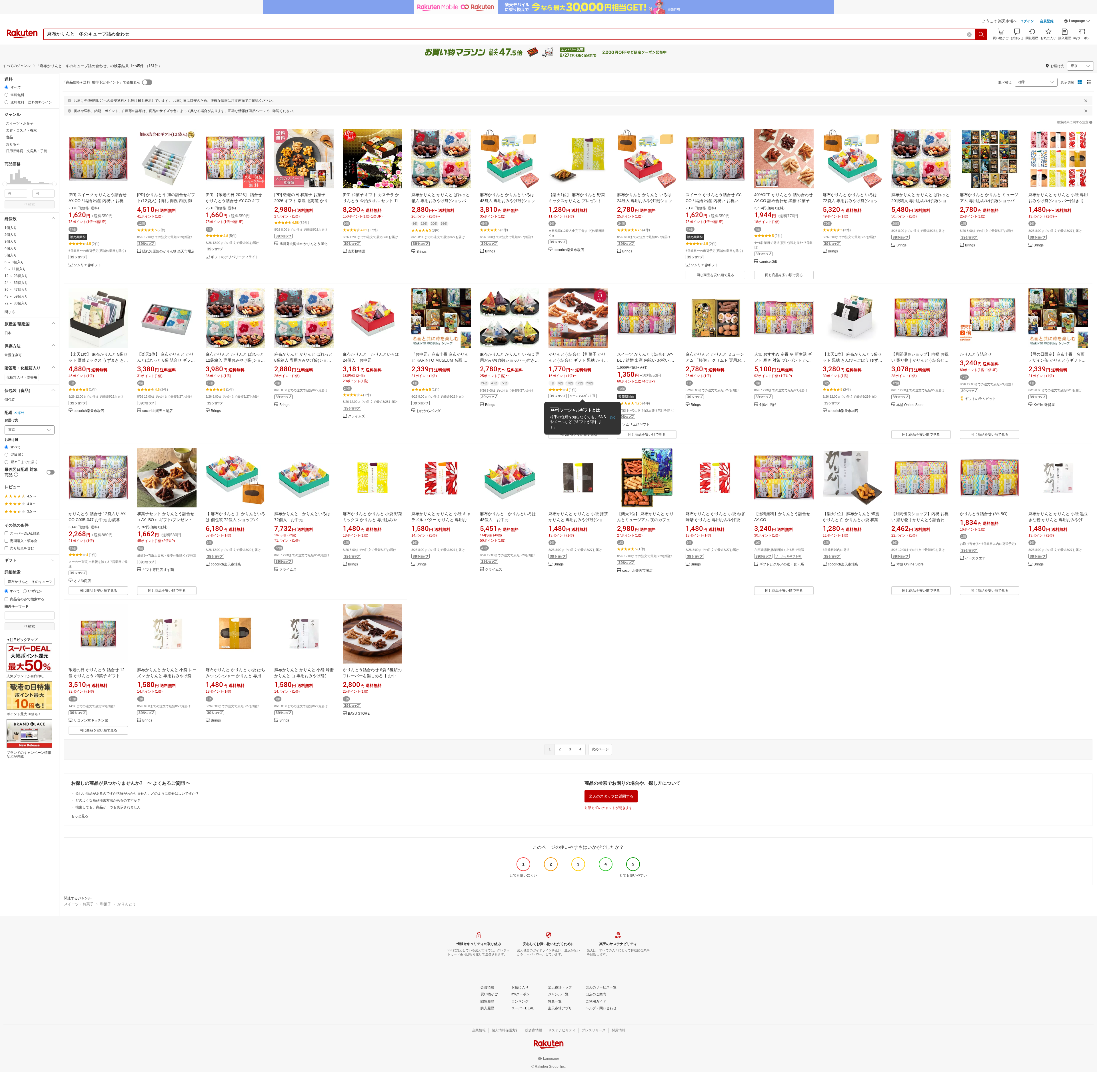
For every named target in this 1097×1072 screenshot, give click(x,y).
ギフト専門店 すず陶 (158, 570)
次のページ (600, 749)
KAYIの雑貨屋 (1044, 405)
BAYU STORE (359, 714)
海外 (20, 413)
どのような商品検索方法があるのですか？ (108, 800)
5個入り (11, 255)
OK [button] (612, 418)
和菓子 (105, 904)
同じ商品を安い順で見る (715, 275)
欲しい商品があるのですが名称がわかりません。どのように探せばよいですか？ (137, 794)
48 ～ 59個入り (16, 296)
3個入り (11, 242)
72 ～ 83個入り (16, 303)
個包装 (10, 400)
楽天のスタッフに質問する (611, 796)
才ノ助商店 (82, 581)
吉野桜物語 (356, 251)
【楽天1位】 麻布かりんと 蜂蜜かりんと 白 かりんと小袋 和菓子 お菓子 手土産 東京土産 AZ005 (852, 519)
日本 (8, 333)
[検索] (981, 34)
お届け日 (11, 440)
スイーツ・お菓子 (79, 904)
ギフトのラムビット (980, 399)
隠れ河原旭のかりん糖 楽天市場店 (168, 251)
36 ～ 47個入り (16, 290)
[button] (1077, 22)
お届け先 (11, 420)
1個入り (11, 228)
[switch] (51, 472)
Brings (422, 252)
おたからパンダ (429, 411)
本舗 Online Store (910, 405)
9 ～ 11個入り (15, 269)
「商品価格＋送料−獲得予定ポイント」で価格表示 (101, 82)
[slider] (5, 184)
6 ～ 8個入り (14, 262)
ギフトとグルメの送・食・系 (781, 564)
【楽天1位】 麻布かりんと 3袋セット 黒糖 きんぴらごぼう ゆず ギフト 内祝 (852, 360)
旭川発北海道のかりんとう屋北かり (306, 244)
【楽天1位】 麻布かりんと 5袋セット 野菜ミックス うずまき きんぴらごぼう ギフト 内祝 (98, 360)
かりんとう (126, 904)
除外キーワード (17, 606)
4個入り (11, 248)
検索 (31, 204)
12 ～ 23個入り (16, 276)
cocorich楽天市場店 (569, 250)
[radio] (6, 87)
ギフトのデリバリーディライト (235, 257)
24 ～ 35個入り (16, 283)
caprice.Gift (768, 262)
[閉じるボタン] (1086, 100)
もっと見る (79, 816)
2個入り (11, 235)
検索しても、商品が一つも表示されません (108, 807)
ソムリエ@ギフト (87, 265)
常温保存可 (13, 355)
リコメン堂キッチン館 (91, 720)
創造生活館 (767, 405)
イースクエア (975, 558)
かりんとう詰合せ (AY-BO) (984, 513)
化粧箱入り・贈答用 (21, 377)
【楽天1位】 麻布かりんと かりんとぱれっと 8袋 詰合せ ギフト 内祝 (166, 360)
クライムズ (356, 416)
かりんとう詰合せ (976, 354)
